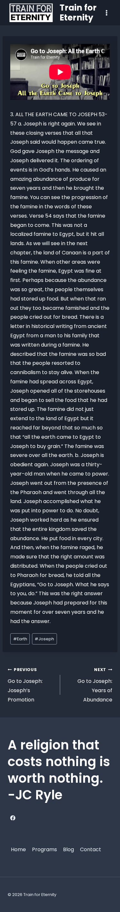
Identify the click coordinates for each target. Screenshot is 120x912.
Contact (90, 849)
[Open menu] (106, 13)
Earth (20, 639)
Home (18, 849)
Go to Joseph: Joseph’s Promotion (25, 685)
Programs (44, 849)
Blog (68, 849)
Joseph (44, 639)
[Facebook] (13, 818)
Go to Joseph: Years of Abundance (94, 685)
